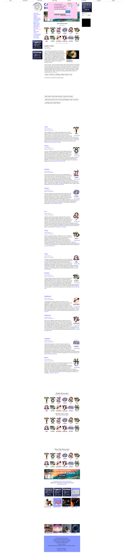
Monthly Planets (36, 26)
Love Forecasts (36, 20)
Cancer (46, 188)
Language (99, 0)
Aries (46, 127)
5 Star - (37, 29)
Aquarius (47, 338)
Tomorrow (35, 15)
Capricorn (47, 315)
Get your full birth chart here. (56, 203)
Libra (46, 254)
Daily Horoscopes (36, 14)
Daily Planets (36, 25)
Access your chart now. (53, 372)
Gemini (46, 169)
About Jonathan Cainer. (62, 484)
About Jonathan (36, 35)
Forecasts (36, 23)
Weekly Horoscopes (57, 539)
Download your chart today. (61, 226)
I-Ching (34, 32)
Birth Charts (40, 0)
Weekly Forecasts (37, 18)
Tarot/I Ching (54, 0)
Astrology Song (48, 102)
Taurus (46, 146)
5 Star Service (55, 481)
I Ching (66, 481)
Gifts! (34, 30)
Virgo (46, 230)
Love (70, 74)
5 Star (10, 0)
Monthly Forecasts (37, 19)
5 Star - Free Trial (74, 99)
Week (62, 74)
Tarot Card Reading (63, 99)
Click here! (55, 72)
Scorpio (46, 273)
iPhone (70, 481)
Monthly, (48, 128)
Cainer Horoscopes (47, 48)
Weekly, (45, 128)
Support (113, 0)
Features (69, 0)
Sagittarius (47, 296)
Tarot (63, 481)
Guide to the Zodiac (68, 96)
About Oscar (35, 36)
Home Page (35, 13)
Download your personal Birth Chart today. (52, 142)
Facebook (71, 482)
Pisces (46, 357)
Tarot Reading (36, 31)
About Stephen (36, 37)
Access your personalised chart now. (57, 184)
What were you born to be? (51, 99)
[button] (86, 23)
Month (66, 74)
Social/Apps (84, 0)
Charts (60, 481)
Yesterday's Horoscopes (65, 541)
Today (46, 74)
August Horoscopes (66, 539)
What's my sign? (36, 24)
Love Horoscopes (56, 541)
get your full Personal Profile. (59, 161)
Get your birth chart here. (52, 353)
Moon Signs (35, 21)
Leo (45, 211)
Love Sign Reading (37, 34)
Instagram (65, 482)
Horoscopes (25, 0)
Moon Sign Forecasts (57, 96)
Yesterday (35, 16)
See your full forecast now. (49, 245)
